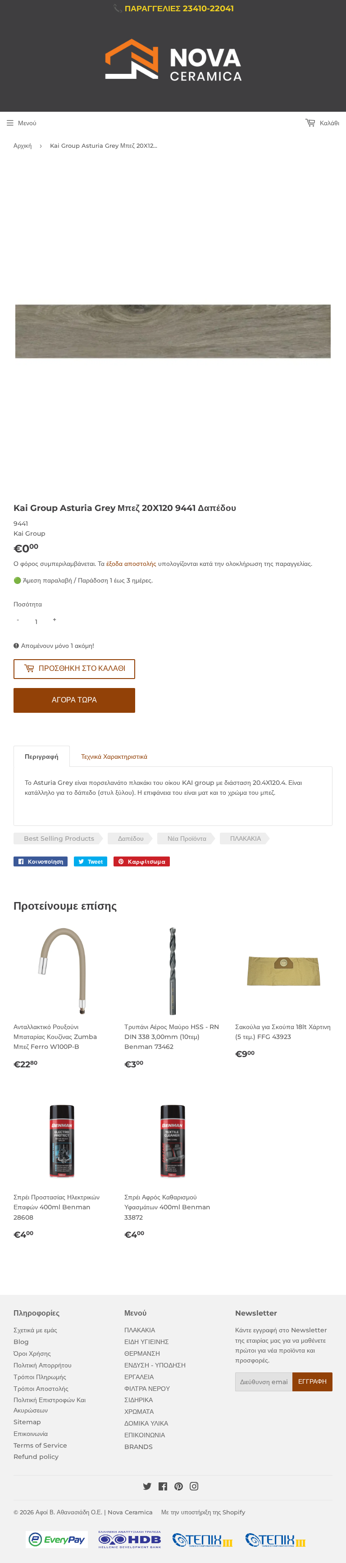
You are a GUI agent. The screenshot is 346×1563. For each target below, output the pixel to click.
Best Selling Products (59, 838)
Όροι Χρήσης (32, 1353)
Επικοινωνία (31, 1434)
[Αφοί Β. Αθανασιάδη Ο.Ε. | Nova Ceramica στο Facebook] (163, 1488)
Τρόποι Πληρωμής (40, 1377)
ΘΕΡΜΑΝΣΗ (142, 1353)
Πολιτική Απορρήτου (43, 1365)
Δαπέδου (131, 838)
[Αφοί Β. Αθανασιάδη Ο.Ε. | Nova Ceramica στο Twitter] (147, 1488)
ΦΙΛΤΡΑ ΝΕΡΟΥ (147, 1389)
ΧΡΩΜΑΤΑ (139, 1412)
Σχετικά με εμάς (35, 1330)
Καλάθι (328, 123)
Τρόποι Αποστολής (41, 1389)
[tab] (42, 756)
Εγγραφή (312, 1381)
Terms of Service (40, 1445)
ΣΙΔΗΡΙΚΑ (138, 1400)
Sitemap (27, 1422)
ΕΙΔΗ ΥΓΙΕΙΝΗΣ (146, 1342)
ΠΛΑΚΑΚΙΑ (245, 838)
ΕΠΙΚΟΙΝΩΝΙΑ (144, 1435)
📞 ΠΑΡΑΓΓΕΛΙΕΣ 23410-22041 (173, 9)
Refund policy (36, 1457)
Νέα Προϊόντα (187, 838)
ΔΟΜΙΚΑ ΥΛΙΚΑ (146, 1423)
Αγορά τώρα (74, 700)
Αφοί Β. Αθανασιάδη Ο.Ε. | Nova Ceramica (94, 1512)
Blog (21, 1342)
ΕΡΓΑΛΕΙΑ (139, 1377)
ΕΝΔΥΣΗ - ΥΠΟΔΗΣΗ (155, 1365)
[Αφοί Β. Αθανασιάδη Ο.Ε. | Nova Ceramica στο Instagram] (194, 1488)
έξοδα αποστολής (131, 564)
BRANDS (138, 1447)
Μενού (27, 123)
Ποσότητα (28, 604)
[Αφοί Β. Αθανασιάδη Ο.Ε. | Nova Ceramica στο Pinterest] (178, 1488)
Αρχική (23, 145)
